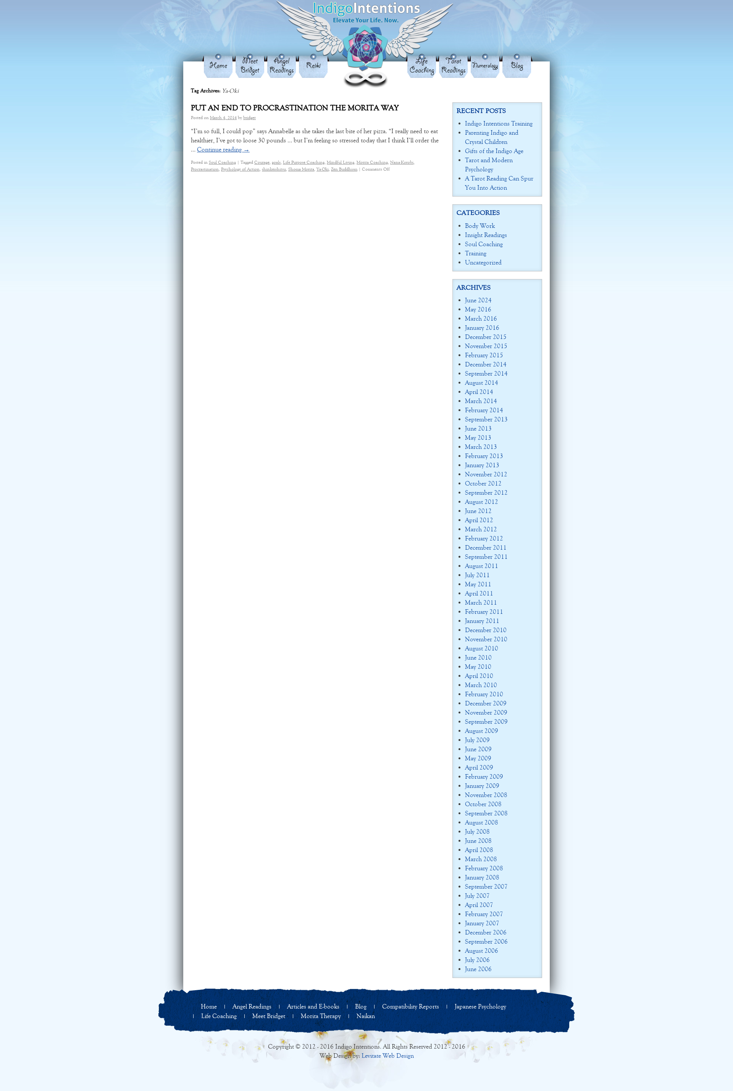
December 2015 (486, 337)
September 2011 (486, 556)
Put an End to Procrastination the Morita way (295, 107)
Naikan (366, 1016)
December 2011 (486, 547)
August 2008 (481, 822)
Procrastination (205, 169)
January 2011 (482, 621)
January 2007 (482, 923)
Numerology (485, 65)
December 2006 (486, 932)
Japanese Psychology (480, 1006)
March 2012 (481, 529)
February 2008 (484, 868)
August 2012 (481, 501)
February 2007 (484, 914)
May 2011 (478, 584)
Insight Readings (486, 235)
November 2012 (486, 474)
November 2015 (486, 346)
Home (218, 66)
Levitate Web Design (388, 1055)
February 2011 (484, 611)
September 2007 (486, 886)
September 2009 (486, 721)
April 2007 (479, 905)
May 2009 (478, 758)
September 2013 (486, 419)
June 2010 (478, 657)
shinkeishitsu (274, 169)
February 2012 (484, 538)
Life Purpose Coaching (304, 162)
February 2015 (484, 355)
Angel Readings (282, 66)
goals (276, 162)
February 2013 (484, 456)
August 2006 (481, 950)
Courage (262, 162)
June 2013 (478, 428)
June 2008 (478, 840)
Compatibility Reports (410, 1006)
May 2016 (478, 309)
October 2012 (483, 483)
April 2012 (479, 520)
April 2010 (479, 675)
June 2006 (478, 969)
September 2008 (486, 813)
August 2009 (481, 730)
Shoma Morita (301, 169)
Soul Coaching (222, 162)
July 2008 (477, 831)
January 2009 (482, 785)
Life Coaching (422, 66)
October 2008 (483, 804)
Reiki (313, 66)
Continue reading (223, 149)
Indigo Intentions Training (499, 123)
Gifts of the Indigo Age (494, 151)
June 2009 (478, 749)
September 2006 (486, 941)
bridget (249, 117)
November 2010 (486, 639)
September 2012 (486, 492)
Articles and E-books (313, 1006)
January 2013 (482, 465)
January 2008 (482, 877)
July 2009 (477, 740)
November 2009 (486, 712)
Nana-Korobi (401, 162)
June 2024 (478, 300)
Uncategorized (483, 262)
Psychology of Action (240, 169)
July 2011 (477, 575)
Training (475, 253)
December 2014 (486, 364)
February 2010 (484, 694)
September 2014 (486, 373)
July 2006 (477, 960)
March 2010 (481, 685)
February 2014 (484, 410)
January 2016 (482, 327)
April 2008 (479, 850)
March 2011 (481, 602)
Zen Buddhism (344, 169)
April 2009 (479, 767)
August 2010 (481, 648)
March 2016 (481, 318)
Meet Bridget (250, 66)
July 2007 (477, 895)
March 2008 (481, 859)
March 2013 (481, 446)
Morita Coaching (372, 162)
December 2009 (486, 703)
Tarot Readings (453, 66)
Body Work (480, 225)
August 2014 (481, 382)
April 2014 (479, 391)
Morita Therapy (321, 1016)
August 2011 (481, 566)
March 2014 (481, 401)
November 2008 (486, 795)
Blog (517, 66)
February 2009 (484, 776)
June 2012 (478, 511)
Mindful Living (340, 162)
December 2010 (486, 630)
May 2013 (478, 437)
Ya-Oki (322, 169)
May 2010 (478, 666)
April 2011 (479, 593)
